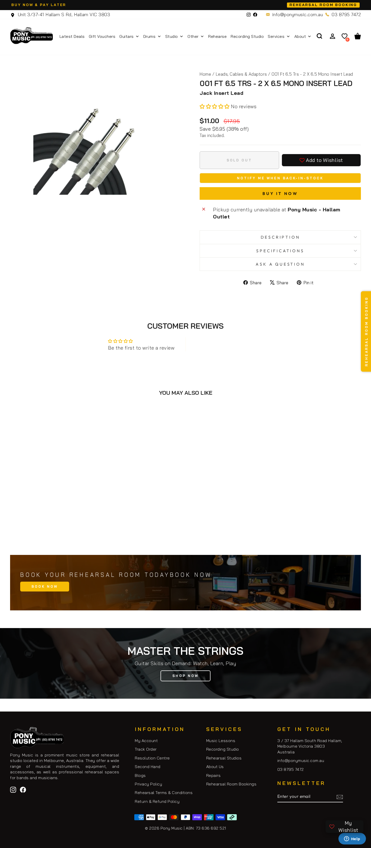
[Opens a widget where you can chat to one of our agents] (352, 839)
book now (45, 586)
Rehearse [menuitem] (217, 36)
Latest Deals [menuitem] (72, 36)
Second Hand (148, 766)
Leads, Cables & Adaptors (241, 74)
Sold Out (52, 524)
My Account (146, 740)
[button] (215, 106)
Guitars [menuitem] (126, 36)
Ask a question (280, 264)
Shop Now (185, 676)
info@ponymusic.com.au (297, 14)
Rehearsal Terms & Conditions (164, 792)
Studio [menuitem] (171, 36)
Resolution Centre (152, 757)
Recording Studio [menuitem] (247, 36)
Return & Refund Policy (157, 801)
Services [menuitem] (276, 36)
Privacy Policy (148, 783)
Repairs (213, 775)
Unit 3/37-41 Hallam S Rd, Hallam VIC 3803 (63, 14)
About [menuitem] (300, 36)
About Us (215, 766)
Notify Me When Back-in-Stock (280, 178)
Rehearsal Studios (224, 757)
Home (205, 74)
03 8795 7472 (346, 14)
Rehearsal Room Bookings (231, 783)
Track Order (146, 749)
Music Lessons (220, 740)
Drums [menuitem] (149, 36)
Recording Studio (222, 749)
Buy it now (280, 193)
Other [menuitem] (193, 36)
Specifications (280, 250)
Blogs (140, 775)
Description (280, 237)
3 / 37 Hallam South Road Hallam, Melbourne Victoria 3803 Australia (309, 746)
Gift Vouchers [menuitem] (102, 36)
